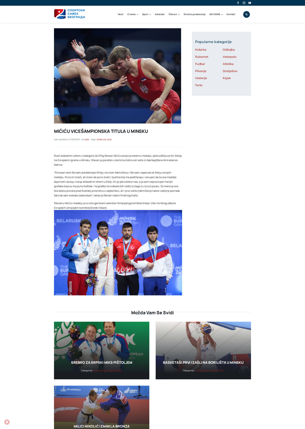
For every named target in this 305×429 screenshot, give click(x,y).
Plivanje (200, 71)
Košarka (201, 49)
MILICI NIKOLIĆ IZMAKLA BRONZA (102, 426)
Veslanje (201, 78)
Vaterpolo (229, 57)
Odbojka (229, 49)
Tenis (198, 85)
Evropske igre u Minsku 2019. (108, 370)
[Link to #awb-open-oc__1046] (246, 14)
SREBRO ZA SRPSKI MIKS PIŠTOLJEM (101, 362)
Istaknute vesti (104, 139)
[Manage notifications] (7, 422)
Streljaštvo (230, 71)
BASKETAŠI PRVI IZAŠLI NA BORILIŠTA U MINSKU (203, 362)
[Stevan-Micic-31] (117, 29)
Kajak (227, 78)
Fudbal (200, 64)
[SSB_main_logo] (70, 10)
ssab (86, 139)
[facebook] (238, 3)
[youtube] (249, 3)
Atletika (228, 64)
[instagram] (244, 3)
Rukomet (201, 57)
